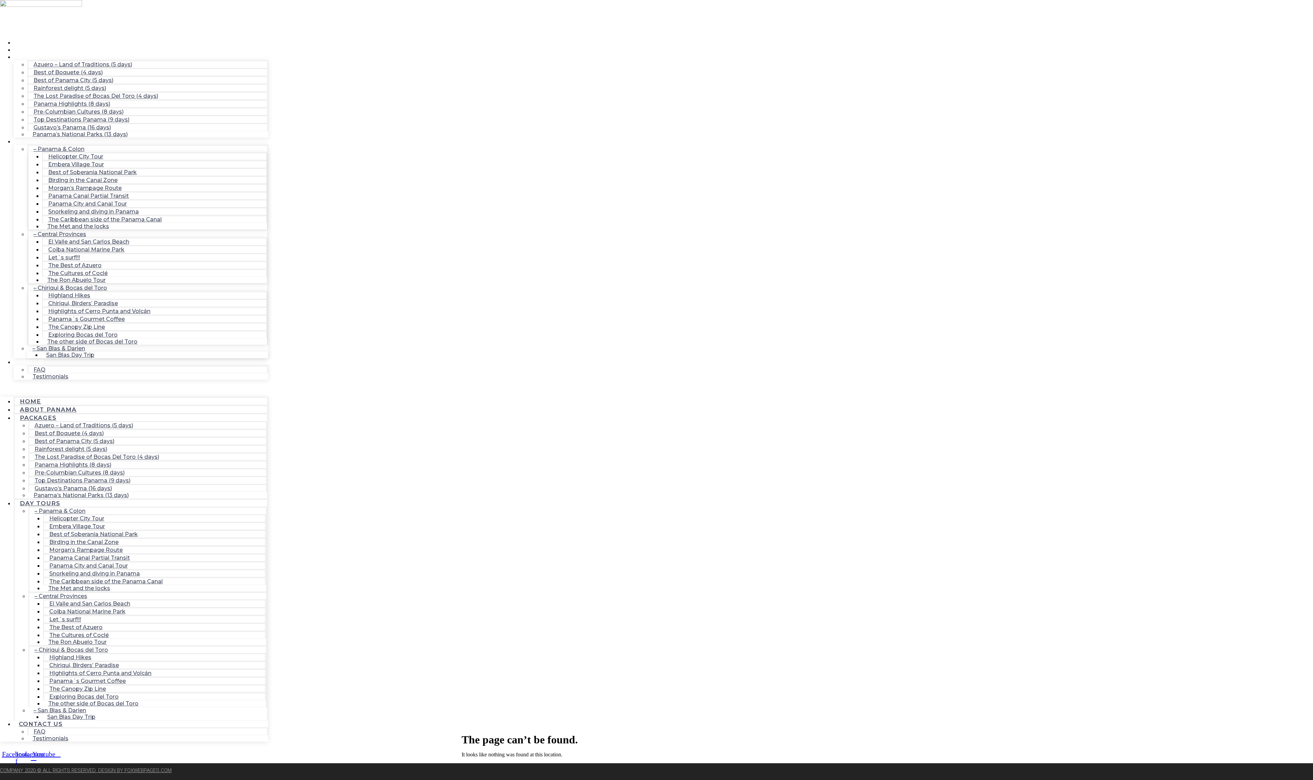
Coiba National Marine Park (86, 249)
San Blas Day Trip (70, 355)
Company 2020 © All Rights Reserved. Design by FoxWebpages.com (86, 770)
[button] (134, 388)
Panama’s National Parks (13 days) (80, 134)
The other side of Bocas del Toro (92, 341)
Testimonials (50, 376)
